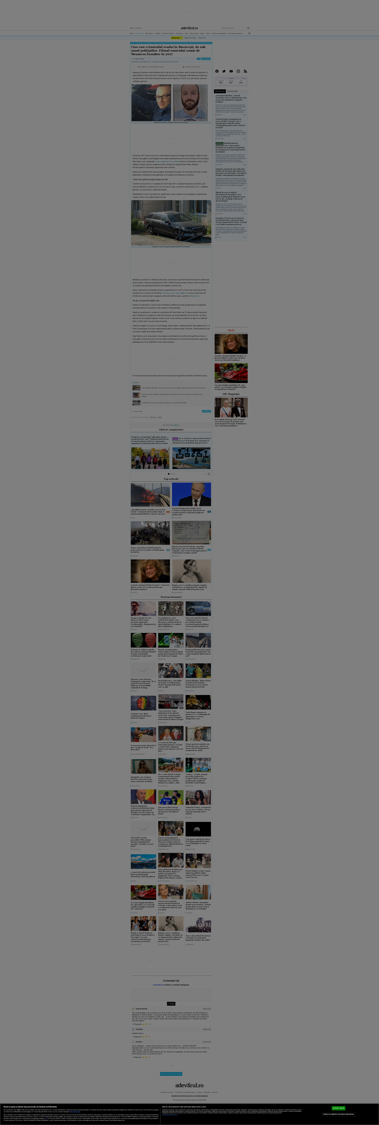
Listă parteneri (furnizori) (170, 1114)
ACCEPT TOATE (338, 1108)
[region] (189, 1114)
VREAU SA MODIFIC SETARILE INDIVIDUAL (338, 1114)
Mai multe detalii (75, 1111)
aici (46, 1118)
